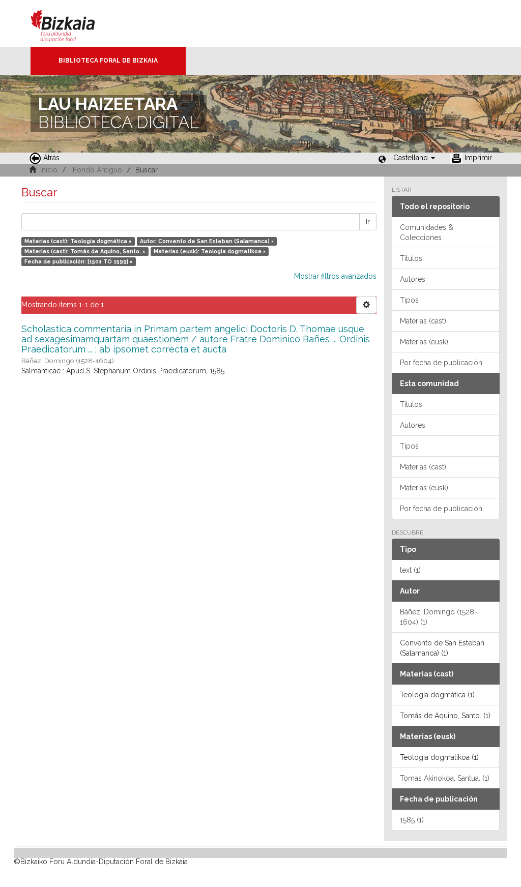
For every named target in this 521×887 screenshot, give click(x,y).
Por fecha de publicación (441, 363)
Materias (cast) (423, 321)
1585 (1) (412, 820)
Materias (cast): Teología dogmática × (77, 241)
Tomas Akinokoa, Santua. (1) (444, 778)
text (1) (410, 570)
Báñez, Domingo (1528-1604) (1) (438, 617)
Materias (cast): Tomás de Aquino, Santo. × (84, 251)
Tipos (409, 300)
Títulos (411, 258)
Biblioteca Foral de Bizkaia (108, 60)
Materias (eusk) (424, 342)
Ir (368, 222)
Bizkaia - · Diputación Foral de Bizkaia (74, 23)
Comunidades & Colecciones (426, 232)
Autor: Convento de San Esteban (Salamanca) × (207, 241)
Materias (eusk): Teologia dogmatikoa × (210, 251)
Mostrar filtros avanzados (335, 276)
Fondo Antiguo (97, 170)
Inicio (48, 170)
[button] (414, 158)
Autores (412, 279)
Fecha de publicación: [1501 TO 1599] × (78, 261)
